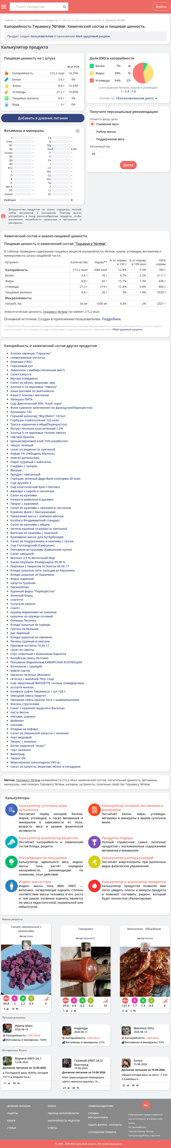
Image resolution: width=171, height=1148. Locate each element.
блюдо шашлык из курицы (30, 625)
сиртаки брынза (22, 437)
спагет (15, 608)
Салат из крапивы (23, 495)
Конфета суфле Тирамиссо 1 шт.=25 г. (38, 691)
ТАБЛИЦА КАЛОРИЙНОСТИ (63, 1113)
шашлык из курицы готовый (31, 616)
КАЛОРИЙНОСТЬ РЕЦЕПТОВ (64, 1120)
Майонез (17, 721)
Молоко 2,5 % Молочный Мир (32, 558)
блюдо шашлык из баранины (32, 575)
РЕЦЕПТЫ (12, 1113)
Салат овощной (22, 554)
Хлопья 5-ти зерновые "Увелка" (33, 387)
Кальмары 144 (20, 412)
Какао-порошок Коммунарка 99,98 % (37, 562)
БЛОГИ (11, 1120)
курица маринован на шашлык (33, 612)
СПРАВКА (93, 1113)
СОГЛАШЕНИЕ (96, 1132)
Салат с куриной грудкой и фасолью (37, 708)
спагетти (16, 600)
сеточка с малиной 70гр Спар (32, 679)
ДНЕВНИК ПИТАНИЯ (18, 1106)
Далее (128, 165)
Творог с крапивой (24, 504)
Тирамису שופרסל (115, 20)
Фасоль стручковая (24, 704)
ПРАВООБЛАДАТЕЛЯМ (100, 1106)
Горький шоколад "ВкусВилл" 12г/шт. (38, 416)
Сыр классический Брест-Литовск (35, 487)
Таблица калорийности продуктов (38, 20)
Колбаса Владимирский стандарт (35, 520)
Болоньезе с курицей (26, 666)
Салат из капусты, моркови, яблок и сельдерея (45, 766)
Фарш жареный (22, 579)
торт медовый (20, 737)
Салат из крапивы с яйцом (30, 524)
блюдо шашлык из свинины (31, 637)
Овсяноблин (19, 587)
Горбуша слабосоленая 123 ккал (34, 420)
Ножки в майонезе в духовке (32, 499)
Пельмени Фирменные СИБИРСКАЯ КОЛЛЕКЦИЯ (46, 662)
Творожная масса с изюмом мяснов (36, 516)
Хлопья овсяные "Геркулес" (31, 353)
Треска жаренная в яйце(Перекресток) (38, 424)
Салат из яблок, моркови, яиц (32, 383)
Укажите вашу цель (104, 119)
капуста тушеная (22, 583)
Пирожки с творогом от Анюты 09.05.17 (39, 566)
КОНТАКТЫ (115, 1124)
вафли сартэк (20, 670)
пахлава (16, 725)
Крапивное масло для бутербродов (36, 537)
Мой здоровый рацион (93, 36)
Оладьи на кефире (24, 729)
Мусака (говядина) (24, 378)
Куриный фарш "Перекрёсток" (32, 591)
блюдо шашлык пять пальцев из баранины (42, 570)
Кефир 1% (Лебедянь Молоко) (32, 453)
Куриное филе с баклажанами (32, 512)
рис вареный (19, 633)
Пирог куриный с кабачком (30, 462)
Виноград (17, 754)
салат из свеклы (22, 650)
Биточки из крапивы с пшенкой (34, 533)
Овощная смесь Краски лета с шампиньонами (44, 700)
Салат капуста (20, 374)
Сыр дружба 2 (20, 483)
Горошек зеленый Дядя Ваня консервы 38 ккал (45, 479)
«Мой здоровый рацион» (127, 329)
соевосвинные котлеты (27, 358)
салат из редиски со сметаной (32, 449)
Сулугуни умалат (23, 604)
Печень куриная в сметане (30, 641)
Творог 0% (18, 758)
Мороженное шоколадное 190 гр (35, 762)
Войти (161, 6)
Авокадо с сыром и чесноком (32, 491)
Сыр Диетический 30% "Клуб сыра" (36, 403)
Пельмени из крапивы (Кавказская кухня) (41, 549)
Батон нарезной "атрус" (28, 746)
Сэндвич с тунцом (23, 466)
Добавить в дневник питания (43, 118)
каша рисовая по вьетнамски (32, 391)
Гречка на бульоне (24, 629)
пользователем (41, 36)
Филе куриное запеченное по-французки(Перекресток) (51, 408)
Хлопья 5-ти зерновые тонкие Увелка (38, 433)
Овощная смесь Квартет (28, 696)
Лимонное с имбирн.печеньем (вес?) (37, 370)
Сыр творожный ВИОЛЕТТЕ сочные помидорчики (47, 683)
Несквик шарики (22, 716)
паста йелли (19, 712)
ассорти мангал (22, 687)
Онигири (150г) (21, 362)
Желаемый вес (100, 146)
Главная (9, 20)
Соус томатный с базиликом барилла (38, 654)
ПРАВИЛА (110, 1132)
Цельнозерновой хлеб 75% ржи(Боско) (39, 441)
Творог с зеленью (23, 741)
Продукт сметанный (25, 474)
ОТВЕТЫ (52, 1127)
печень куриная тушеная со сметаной (38, 529)
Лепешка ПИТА (21, 399)
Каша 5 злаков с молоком (29, 395)
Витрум (15, 470)
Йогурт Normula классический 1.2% (36, 428)
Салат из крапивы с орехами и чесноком (40, 508)
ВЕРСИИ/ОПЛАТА (98, 1117)
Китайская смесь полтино (29, 658)
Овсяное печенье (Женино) (30, 675)
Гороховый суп (21, 366)
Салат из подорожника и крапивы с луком (42, 541)
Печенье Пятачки (23, 620)
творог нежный (21, 445)
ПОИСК (52, 1106)
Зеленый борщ (21, 595)
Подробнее (111, 319)
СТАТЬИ (11, 1127)
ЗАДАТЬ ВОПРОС (97, 1124)
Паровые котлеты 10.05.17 (29, 645)
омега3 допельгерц (24, 458)
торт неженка (20, 750)
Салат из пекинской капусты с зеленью (39, 733)
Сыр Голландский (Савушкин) (32, 545)
